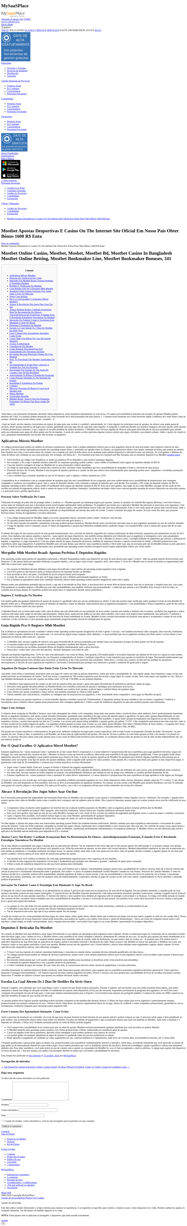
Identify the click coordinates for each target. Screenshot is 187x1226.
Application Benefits (18, 396)
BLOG (98, 30)
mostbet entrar (173, 455)
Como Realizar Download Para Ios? (26, 349)
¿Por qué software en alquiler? (21, 1185)
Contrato (11, 1154)
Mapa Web (6, 1192)
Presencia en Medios (16, 1139)
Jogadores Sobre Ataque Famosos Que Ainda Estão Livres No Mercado (30, 292)
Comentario (6, 1099)
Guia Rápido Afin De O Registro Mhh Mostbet (31, 288)
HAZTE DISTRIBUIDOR (72, 30)
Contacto (5, 1131)
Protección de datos (16, 1157)
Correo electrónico (9, 1110)
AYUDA (90, 30)
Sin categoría (35, 1055)
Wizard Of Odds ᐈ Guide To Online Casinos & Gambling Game (98, 1067)
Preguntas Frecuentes (17, 94)
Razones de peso (14, 1180)
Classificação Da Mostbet (21, 346)
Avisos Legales (8, 1149)
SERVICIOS (53, 30)
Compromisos (13, 1164)
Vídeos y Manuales (10, 203)
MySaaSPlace (7, 1169)
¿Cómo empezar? (9, 180)
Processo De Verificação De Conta (25, 278)
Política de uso (13, 1159)
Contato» (13, 386)
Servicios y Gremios (16, 68)
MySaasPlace (69, 1055)
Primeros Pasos (14, 86)
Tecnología (12, 1187)
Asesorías (11, 76)
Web (3, 1115)
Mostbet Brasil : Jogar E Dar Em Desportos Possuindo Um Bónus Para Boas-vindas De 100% (29, 401)
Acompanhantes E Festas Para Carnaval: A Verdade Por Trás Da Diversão (29, 366)
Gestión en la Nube (16, 188)
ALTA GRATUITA (10, 22)
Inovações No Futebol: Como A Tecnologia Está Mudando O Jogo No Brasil (31, 321)
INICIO (5, 30)
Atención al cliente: (16, 19)
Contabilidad (7, 98)
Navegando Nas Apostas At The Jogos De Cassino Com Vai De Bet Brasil (29, 371)
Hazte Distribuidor (9, 153)
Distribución (12, 73)
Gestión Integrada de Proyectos (15, 81)
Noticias (11, 1141)
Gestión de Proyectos (17, 193)
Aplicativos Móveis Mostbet (22, 275)
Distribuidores (7, 156)
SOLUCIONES (16, 30)
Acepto (4, 1220)
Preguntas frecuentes (10, 183)
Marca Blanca (7, 158)
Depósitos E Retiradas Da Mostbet (25, 325)
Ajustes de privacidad (11, 1198)
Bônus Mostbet (16, 393)
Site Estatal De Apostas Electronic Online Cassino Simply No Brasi (33, 1067)
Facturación (6, 116)
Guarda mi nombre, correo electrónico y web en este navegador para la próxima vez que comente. (50, 1121)
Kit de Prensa (13, 1144)
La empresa (12, 1177)
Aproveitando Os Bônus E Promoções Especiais (31, 375)
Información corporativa (18, 1174)
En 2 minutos (13, 88)
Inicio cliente (7, 24)
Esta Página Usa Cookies (32, 1198)
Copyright (11, 1162)
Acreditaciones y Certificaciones (22, 1182)
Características (13, 91)
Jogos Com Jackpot (18, 296)
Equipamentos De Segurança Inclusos (26, 351)
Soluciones (6, 63)
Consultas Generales (16, 190)
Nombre (5, 1104)
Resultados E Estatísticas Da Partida (26, 383)
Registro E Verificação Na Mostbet (25, 286)
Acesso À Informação (19, 344)
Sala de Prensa (8, 1134)
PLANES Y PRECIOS (35, 30)
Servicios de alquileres (17, 70)
